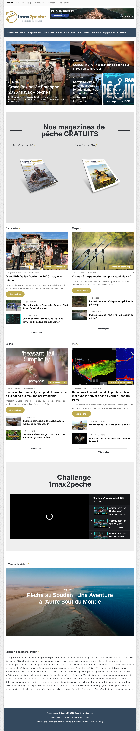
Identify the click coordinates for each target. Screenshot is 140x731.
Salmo (9, 343)
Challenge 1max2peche (70, 480)
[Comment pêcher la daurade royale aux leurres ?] (79, 438)
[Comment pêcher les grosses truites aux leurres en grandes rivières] (13, 435)
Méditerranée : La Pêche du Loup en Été (110, 424)
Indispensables (34, 32)
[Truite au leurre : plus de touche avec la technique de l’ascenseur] (13, 421)
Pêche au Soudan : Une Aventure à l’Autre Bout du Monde (70, 598)
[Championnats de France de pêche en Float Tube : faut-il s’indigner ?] (13, 305)
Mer (73, 32)
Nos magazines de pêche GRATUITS (73, 130)
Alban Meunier (79, 273)
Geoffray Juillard (14, 388)
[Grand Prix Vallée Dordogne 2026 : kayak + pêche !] (38, 73)
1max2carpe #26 (85, 145)
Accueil (10, 3)
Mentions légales (56, 722)
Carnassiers (48, 32)
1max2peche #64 (22, 145)
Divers (123, 32)
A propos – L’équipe (24, 3)
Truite (66, 32)
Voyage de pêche (110, 32)
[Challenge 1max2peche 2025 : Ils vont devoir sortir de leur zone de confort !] (13, 319)
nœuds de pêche (61, 678)
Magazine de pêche (16, 32)
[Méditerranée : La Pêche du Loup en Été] (79, 425)
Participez (39, 3)
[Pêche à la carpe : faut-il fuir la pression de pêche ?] (79, 315)
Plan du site (42, 722)
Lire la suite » (15, 294)
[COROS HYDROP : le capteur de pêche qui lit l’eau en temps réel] (102, 57)
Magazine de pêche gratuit (21, 651)
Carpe (59, 32)
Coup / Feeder (83, 32)
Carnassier (12, 228)
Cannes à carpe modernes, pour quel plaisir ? (102, 276)
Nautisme (96, 32)
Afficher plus (36, 332)
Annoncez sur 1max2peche (57, 3)
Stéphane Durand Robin (17, 273)
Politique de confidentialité (77, 722)
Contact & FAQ (96, 722)
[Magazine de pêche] (26, 17)
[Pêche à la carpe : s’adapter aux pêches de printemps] (79, 301)
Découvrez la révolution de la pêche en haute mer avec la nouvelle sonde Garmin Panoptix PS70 (102, 395)
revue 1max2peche (81, 685)
